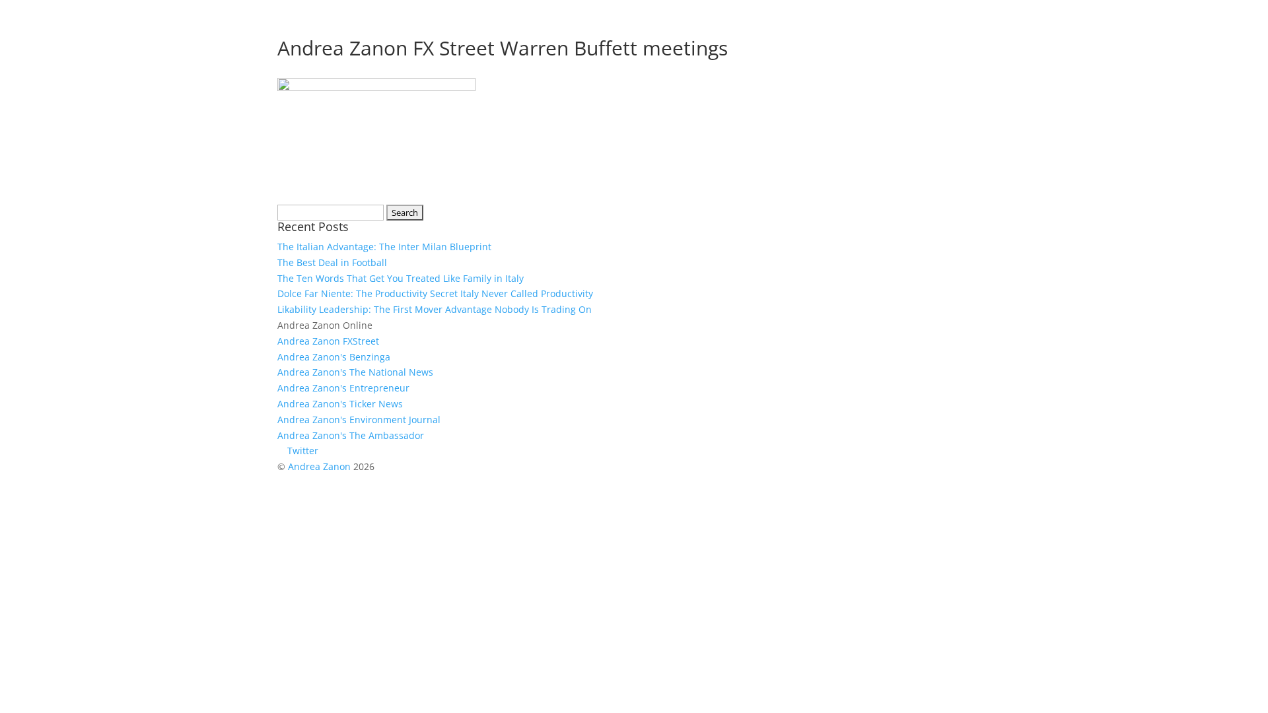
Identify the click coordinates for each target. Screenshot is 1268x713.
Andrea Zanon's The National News (355, 372)
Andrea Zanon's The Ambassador (350, 435)
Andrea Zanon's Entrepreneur (343, 388)
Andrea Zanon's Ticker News (340, 403)
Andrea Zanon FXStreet (328, 341)
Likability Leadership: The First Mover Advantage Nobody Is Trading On (434, 309)
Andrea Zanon (319, 466)
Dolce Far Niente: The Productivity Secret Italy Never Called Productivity (435, 293)
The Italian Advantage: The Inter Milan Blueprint (384, 246)
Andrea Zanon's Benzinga (333, 357)
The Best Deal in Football (332, 262)
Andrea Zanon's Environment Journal (358, 419)
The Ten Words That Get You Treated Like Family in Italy (400, 278)
